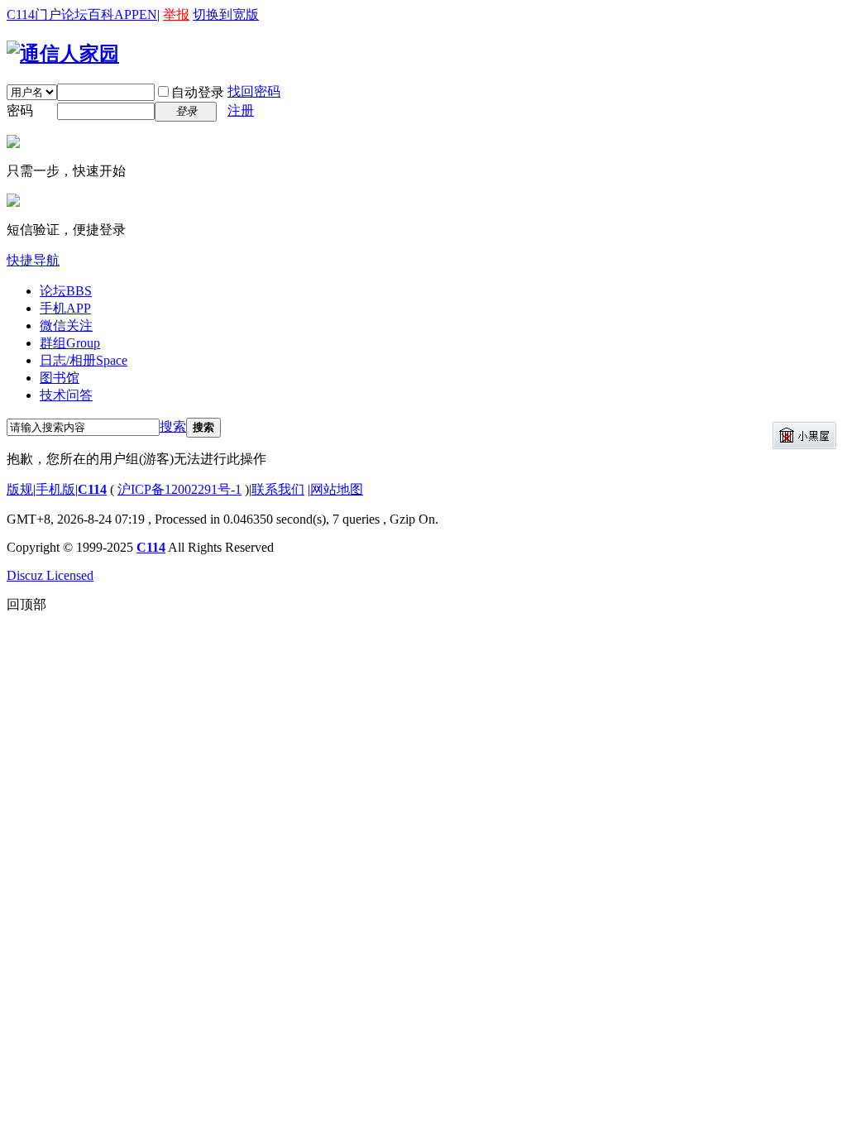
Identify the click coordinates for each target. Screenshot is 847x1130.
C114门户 (34, 14)
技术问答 (66, 395)
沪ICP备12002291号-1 (179, 489)
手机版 (55, 489)
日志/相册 (83, 360)
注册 (240, 110)
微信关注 (66, 325)
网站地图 (336, 489)
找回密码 (253, 91)
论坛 (74, 14)
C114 (92, 489)
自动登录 (197, 92)
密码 (20, 110)
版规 (20, 489)
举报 (176, 14)
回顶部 (26, 604)
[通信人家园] (63, 54)
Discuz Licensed (50, 575)
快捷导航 (33, 260)
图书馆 (59, 378)
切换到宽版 (226, 14)
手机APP (65, 308)
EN (148, 14)
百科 (101, 14)
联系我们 (277, 489)
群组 (70, 343)
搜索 (173, 426)
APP (126, 14)
